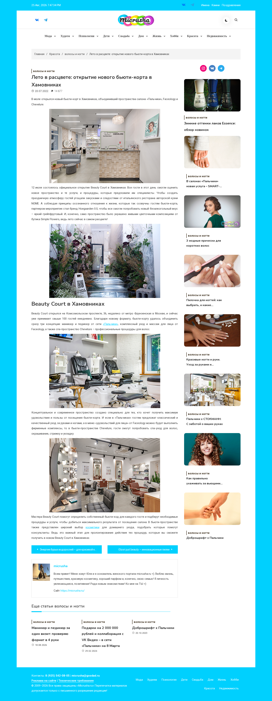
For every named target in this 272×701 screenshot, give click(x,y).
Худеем (65, 36)
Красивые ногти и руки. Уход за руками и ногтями (203, 362)
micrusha (61, 566)
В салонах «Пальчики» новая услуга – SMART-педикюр (203, 184)
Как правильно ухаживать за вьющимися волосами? (205, 481)
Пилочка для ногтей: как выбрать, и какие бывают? (204, 303)
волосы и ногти (44, 71)
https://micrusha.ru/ (73, 590)
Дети (106, 36)
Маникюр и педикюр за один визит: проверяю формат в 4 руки (51, 634)
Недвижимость (217, 36)
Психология (86, 36)
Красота (192, 36)
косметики (92, 527)
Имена (205, 5)
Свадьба (124, 36)
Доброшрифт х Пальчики (153, 628)
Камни (215, 5)
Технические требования (76, 680)
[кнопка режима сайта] (226, 20)
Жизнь (156, 36)
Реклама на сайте (43, 680)
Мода (48, 36)
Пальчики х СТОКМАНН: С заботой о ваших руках (204, 421)
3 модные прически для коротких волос (203, 243)
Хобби (174, 36)
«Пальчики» (110, 324)
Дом (141, 36)
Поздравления (231, 5)
